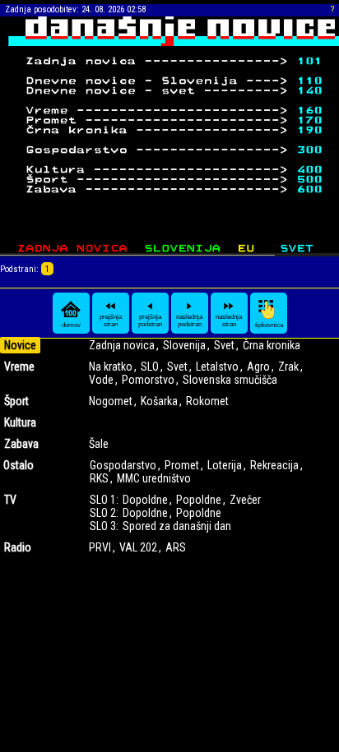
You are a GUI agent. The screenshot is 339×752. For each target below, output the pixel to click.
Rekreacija (274, 465)
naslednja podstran (189, 320)
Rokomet (207, 401)
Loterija (224, 465)
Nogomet (110, 401)
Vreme (19, 366)
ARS (175, 547)
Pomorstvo (148, 379)
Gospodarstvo (123, 465)
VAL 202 (138, 547)
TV (10, 499)
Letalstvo (217, 366)
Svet (224, 345)
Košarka (159, 401)
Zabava (21, 443)
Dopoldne (145, 499)
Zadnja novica (122, 345)
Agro (258, 366)
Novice (20, 345)
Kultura (20, 422)
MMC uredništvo (154, 478)
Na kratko (110, 366)
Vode (101, 379)
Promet (182, 465)
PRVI (100, 547)
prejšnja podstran (150, 320)
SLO (150, 366)
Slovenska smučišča (230, 379)
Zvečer (245, 499)
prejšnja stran (111, 320)
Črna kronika (271, 345)
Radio (18, 547)
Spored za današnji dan (177, 526)
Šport (16, 401)
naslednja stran (229, 320)
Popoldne (198, 499)
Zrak (288, 366)
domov (71, 325)
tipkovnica (269, 325)
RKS (99, 478)
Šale (99, 443)
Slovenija (184, 345)
